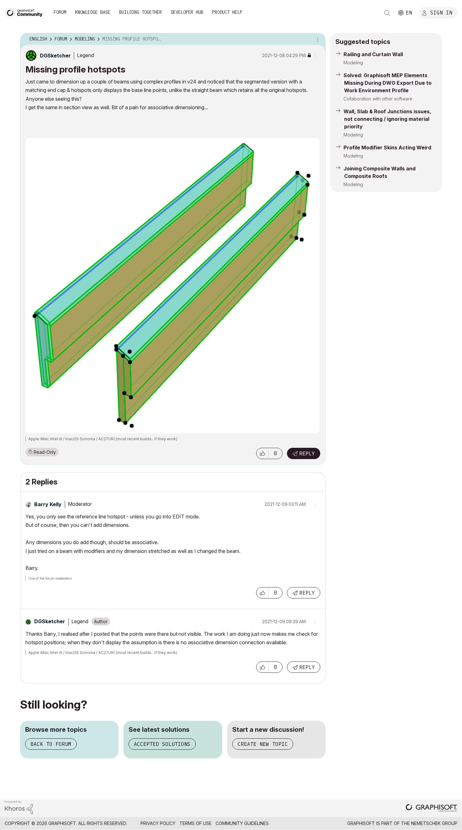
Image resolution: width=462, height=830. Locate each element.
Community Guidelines (242, 823)
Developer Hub (187, 12)
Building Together (140, 12)
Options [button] (317, 39)
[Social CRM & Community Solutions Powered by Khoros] (19, 806)
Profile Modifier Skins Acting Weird (387, 147)
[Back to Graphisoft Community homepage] (26, 12)
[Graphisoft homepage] (431, 808)
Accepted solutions (162, 744)
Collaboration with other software (378, 98)
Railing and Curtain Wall (373, 54)
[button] (262, 453)
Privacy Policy (157, 823)
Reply (307, 453)
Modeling (353, 62)
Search (387, 13)
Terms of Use (195, 823)
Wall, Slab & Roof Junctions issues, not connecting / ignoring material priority (387, 119)
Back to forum (50, 744)
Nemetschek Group (434, 823)
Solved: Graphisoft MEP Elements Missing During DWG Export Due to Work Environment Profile (388, 83)
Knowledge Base (92, 12)
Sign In (441, 12)
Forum (60, 12)
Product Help (227, 12)
